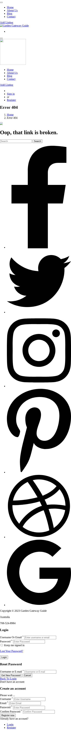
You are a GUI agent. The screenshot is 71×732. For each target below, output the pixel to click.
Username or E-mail (11, 671)
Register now (7, 715)
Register (11, 100)
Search (37, 141)
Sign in (11, 93)
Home (10, 7)
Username (5, 699)
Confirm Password (10, 711)
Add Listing (6, 22)
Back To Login (8, 678)
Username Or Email (11, 637)
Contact (11, 16)
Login (10, 724)
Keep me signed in (13, 645)
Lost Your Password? (11, 651)
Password (5, 641)
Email (3, 703)
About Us (12, 10)
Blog (9, 13)
